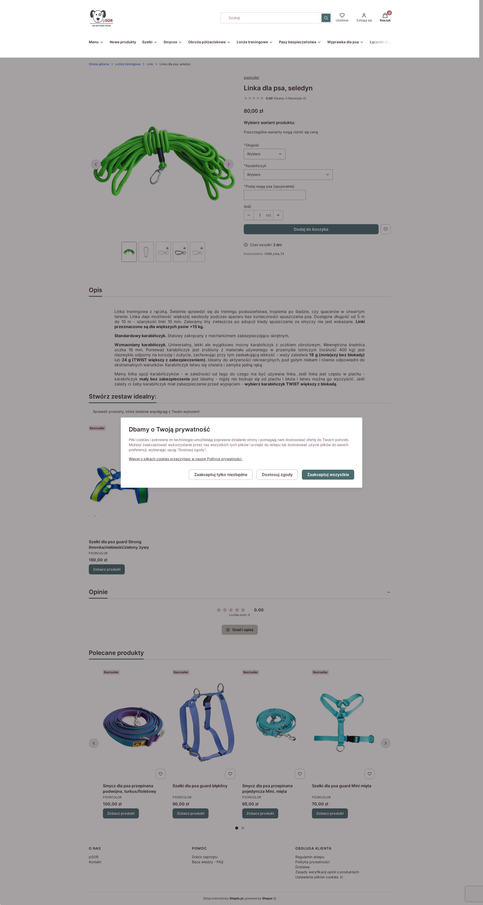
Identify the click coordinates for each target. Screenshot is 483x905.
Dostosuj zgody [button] (277, 474)
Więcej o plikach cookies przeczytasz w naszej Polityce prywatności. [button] (185, 459)
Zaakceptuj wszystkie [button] (328, 474)
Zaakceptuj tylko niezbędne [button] (220, 474)
